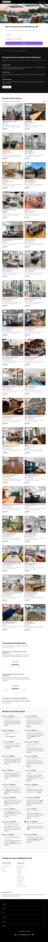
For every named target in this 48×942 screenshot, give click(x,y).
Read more (6, 725)
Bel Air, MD (19, 871)
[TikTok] (29, 934)
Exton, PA (19, 873)
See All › (44, 101)
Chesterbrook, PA (20, 876)
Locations (8, 50)
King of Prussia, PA (21, 878)
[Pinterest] (27, 934)
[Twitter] (21, 934)
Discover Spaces (6, 87)
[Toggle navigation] (44, 2)
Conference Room (6, 865)
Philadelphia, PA (20, 884)
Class (3, 869)
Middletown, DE (14, 50)
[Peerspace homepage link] (6, 2)
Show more (18, 126)
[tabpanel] (12, 111)
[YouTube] (32, 934)
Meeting (4, 867)
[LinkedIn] (24, 934)
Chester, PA (19, 869)
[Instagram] (18, 934)
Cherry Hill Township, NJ (22, 886)
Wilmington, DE (20, 865)
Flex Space (4, 871)
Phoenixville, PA (20, 880)
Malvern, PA (19, 874)
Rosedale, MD (20, 882)
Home (3, 50)
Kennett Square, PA (21, 867)
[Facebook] (15, 934)
